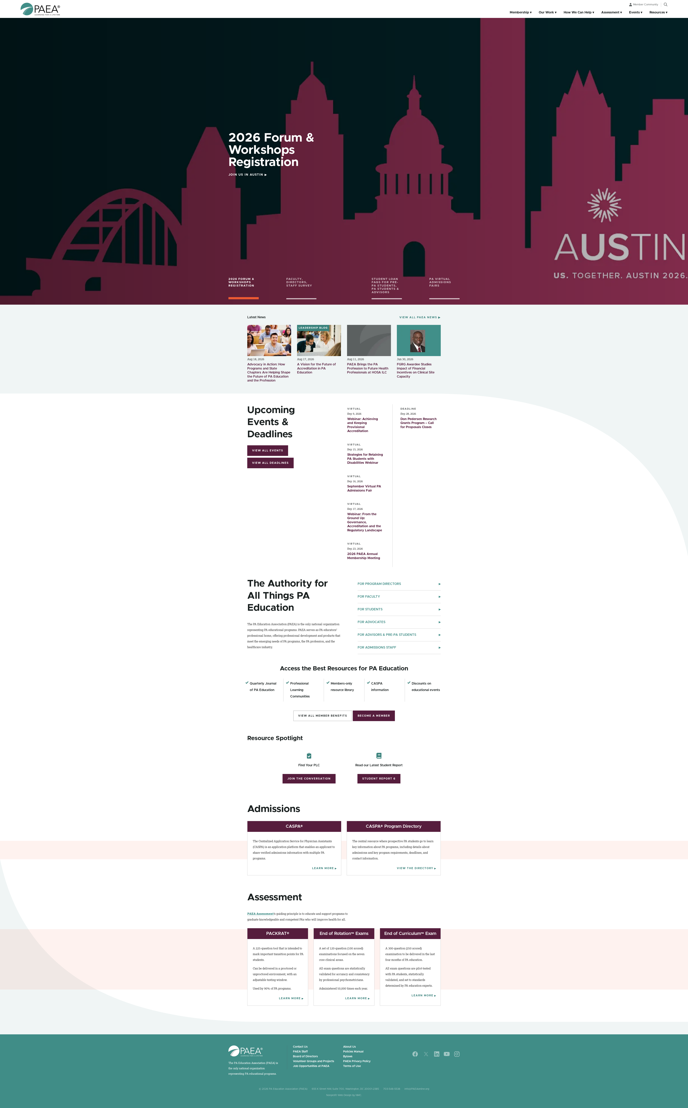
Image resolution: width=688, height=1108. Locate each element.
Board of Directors (305, 1056)
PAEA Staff (300, 1051)
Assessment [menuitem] (610, 12)
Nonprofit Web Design (339, 1095)
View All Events (267, 450)
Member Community (645, 4)
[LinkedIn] (436, 1054)
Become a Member (374, 715)
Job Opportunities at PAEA (311, 1066)
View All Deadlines (270, 463)
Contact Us (300, 1046)
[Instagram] (457, 1054)
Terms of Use (352, 1066)
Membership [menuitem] (519, 12)
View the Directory (416, 868)
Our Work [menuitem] (546, 12)
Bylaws (347, 1056)
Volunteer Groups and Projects (313, 1061)
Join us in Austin (247, 174)
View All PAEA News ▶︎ (420, 317)
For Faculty (399, 596)
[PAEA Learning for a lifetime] (40, 9)
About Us (349, 1046)
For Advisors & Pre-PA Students (399, 635)
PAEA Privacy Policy (357, 1061)
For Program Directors (399, 584)
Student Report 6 (379, 778)
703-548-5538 (391, 1089)
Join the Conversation (309, 778)
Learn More (324, 868)
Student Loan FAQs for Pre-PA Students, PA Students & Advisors (385, 286)
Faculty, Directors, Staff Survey (299, 282)
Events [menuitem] (634, 12)
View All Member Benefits (322, 715)
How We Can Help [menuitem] (578, 12)
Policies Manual (353, 1051)
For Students (399, 609)
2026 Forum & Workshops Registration (241, 282)
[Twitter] (426, 1054)
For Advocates (399, 622)
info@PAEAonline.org (417, 1089)
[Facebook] (415, 1054)
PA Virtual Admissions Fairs (440, 282)
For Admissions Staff (399, 647)
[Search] (665, 4)
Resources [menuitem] (657, 12)
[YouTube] (447, 1054)
